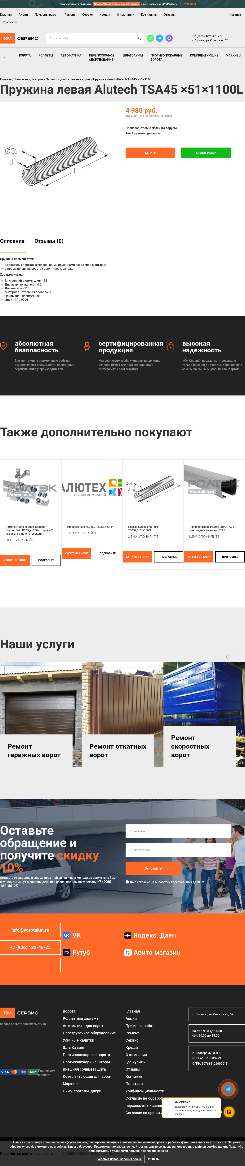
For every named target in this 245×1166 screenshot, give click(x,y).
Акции (23, 14)
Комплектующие (204, 55)
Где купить (149, 14)
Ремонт (70, 14)
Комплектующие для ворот (87, 1076)
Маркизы (233, 55)
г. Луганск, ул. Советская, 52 (210, 40)
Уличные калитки (78, 1040)
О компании (125, 14)
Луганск (235, 15)
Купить (150, 152)
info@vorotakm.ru (30, 930)
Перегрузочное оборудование (101, 57)
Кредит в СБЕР (206, 152)
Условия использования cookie (119, 1159)
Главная (6, 14)
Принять (153, 1159)
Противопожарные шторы (86, 1062)
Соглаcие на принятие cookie (151, 1112)
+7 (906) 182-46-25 (206, 36)
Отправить (153, 868)
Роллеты (45, 55)
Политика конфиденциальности (145, 1087)
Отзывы (170, 14)
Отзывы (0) (49, 241)
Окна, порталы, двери (82, 1091)
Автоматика (71, 55)
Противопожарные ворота (166, 57)
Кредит (105, 14)
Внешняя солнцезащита (84, 1069)
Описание (12, 241)
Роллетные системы (81, 1018)
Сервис (87, 14)
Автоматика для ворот (83, 1025)
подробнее (46, 560)
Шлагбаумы (133, 55)
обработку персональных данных (179, 882)
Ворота (25, 55)
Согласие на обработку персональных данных (146, 1102)
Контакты (10, 22)
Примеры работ (46, 14)
